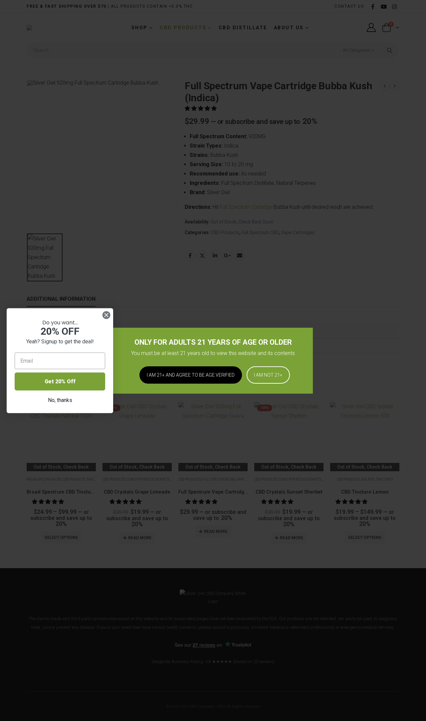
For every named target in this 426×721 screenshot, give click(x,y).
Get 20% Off (60, 381)
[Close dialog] (106, 315)
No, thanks (60, 400)
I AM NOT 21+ (268, 375)
